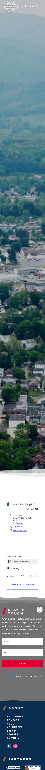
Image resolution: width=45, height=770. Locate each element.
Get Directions (18, 523)
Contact (13, 720)
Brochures (15, 716)
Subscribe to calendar (22, 584)
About (11, 723)
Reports (13, 737)
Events (12, 730)
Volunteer (15, 727)
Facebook (9, 746)
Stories (12, 734)
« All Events (32, 508)
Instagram (15, 746)
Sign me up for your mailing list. (29, 676)
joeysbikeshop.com (20, 530)
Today (22, 575)
